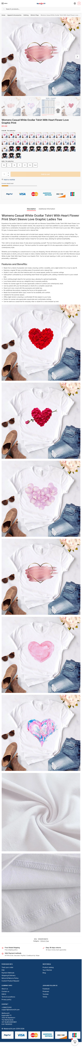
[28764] (73, 135)
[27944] (45, 135)
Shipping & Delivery (8, 975)
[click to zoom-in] (41, 56)
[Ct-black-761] (18, 156)
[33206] (39, 142)
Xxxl (35, 165)
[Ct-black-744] (18, 149)
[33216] (45, 142)
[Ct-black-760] (11, 156)
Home (3, 15)
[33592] (73, 142)
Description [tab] (31, 209)
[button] (78, 3)
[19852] (18, 135)
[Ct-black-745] (25, 149)
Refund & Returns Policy (10, 978)
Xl (24, 165)
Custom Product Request (10, 981)
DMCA (4, 994)
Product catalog (48, 967)
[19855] (39, 135)
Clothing (25, 15)
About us (5, 989)
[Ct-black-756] (66, 149)
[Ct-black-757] (73, 149)
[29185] (11, 142)
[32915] (18, 142)
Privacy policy (6, 999)
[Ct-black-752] (45, 149)
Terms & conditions (8, 997)
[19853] (25, 135)
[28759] (59, 135)
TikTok (45, 997)
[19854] (32, 135)
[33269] (59, 142)
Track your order (7, 967)
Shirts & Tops (35, 15)
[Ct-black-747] (32, 149)
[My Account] (75, 3)
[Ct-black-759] (5, 156)
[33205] (32, 142)
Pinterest (46, 991)
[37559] (5, 149)
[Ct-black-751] (39, 149)
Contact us (5, 991)
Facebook (46, 989)
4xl (4, 165)
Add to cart (45, 174)
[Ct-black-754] (59, 149)
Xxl (30, 165)
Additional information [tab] (47, 209)
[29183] (5, 142)
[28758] (52, 135)
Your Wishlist (47, 970)
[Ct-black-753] (52, 149)
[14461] (5, 135)
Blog (44, 973)
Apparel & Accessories (14, 15)
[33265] (52, 142)
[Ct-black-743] (11, 149)
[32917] (25, 142)
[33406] (66, 142)
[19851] (11, 135)
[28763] (66, 135)
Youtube (45, 994)
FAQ (3, 970)
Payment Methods (8, 973)
